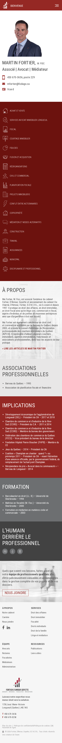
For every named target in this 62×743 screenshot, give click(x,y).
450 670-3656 (10, 714)
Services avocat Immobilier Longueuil (28, 120)
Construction (17, 231)
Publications (36, 648)
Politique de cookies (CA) (44, 726)
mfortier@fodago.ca (18, 83)
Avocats (6, 648)
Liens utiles (36, 653)
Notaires (6, 653)
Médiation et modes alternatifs (25, 222)
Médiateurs (7, 662)
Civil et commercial (19, 176)
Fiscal (13, 129)
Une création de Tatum (10, 735)
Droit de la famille (38, 631)
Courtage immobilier (20, 138)
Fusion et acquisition (20, 157)
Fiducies (14, 148)
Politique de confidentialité (24, 726)
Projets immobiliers (20, 194)
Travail (13, 241)
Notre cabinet (8, 612)
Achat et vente (17, 111)
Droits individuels (38, 626)
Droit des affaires (38, 612)
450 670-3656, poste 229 (21, 77)
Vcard (10, 89)
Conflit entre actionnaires (24, 204)
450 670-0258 (10, 717)
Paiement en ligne (9, 728)
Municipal (14, 259)
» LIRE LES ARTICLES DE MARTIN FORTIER (24, 348)
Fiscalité (35, 621)
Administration (8, 667)
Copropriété (16, 213)
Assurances (16, 250)
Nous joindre (15, 593)
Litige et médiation (39, 635)
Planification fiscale (20, 185)
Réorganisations (18, 166)
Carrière (5, 617)
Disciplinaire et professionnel (25, 269)
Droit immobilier (38, 617)
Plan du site (6, 726)
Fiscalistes (7, 657)
